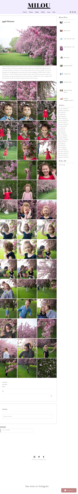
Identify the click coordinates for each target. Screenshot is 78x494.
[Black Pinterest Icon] (39, 450)
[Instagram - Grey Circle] (60, 165)
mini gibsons (4, 384)
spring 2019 (4, 382)
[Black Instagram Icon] (34, 450)
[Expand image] (27, 90)
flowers (3, 386)
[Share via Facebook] (3, 391)
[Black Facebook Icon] (43, 450)
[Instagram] (70, 12)
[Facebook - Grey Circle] (64, 165)
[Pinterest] (75, 12)
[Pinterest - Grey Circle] (62, 165)
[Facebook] (73, 12)
